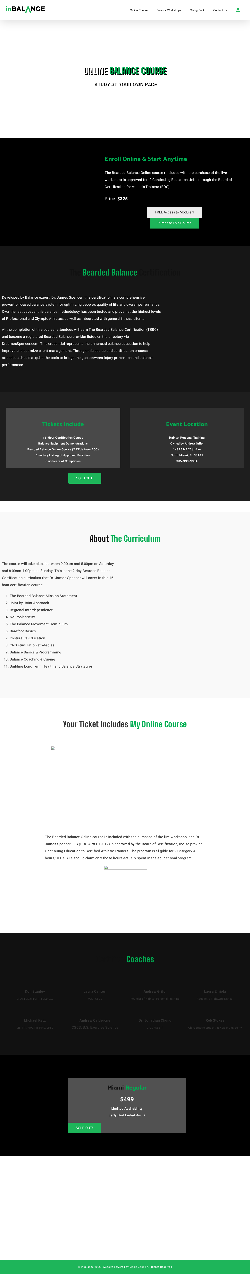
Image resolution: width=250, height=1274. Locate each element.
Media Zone (137, 1267)
